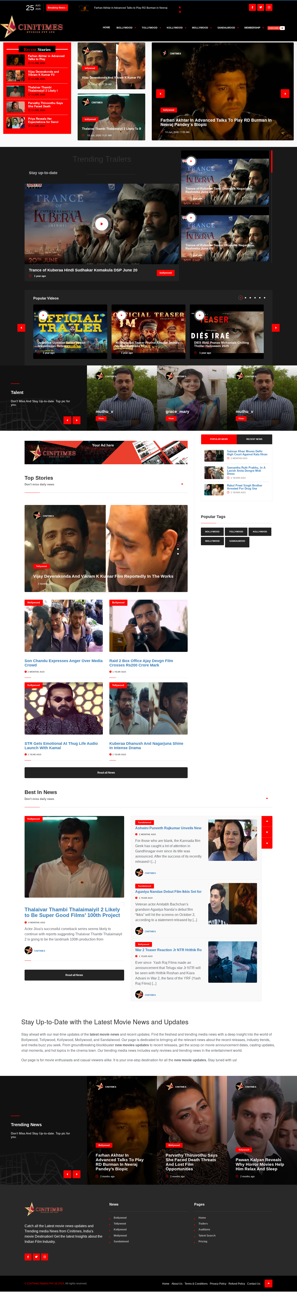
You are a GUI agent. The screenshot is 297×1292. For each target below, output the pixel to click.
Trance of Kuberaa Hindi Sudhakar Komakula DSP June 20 (83, 270)
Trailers (203, 1223)
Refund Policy (237, 1283)
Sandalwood (144, 822)
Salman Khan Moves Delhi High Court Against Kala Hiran (247, 453)
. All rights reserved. (56, 1283)
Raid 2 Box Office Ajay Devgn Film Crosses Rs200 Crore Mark (141, 663)
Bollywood (118, 602)
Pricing (203, 1241)
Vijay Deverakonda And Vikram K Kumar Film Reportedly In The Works (111, 77)
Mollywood (33, 602)
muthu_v (104, 411)
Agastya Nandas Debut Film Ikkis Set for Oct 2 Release (180, 828)
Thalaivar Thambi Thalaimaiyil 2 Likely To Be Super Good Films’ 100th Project (111, 128)
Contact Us (253, 1283)
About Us (177, 1283)
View (101, 418)
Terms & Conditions (196, 1283)
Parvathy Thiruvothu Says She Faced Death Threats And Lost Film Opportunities (192, 1162)
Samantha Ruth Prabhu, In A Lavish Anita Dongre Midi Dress (246, 471)
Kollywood (33, 685)
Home (106, 27)
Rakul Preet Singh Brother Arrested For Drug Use (244, 487)
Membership (252, 27)
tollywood (90, 68)
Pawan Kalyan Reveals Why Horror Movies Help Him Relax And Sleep (260, 1164)
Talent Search (207, 1235)
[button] (160, 93)
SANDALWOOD (237, 541)
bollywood (166, 272)
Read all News (106, 772)
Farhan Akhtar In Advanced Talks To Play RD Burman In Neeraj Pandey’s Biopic (120, 1162)
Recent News (254, 439)
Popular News (219, 439)
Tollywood (41, 566)
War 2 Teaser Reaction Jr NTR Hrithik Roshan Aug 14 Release (186, 886)
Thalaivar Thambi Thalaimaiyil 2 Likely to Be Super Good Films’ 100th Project (72, 912)
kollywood (90, 119)
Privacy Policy (218, 1283)
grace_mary (177, 411)
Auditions (204, 1229)
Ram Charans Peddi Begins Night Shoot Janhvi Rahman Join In (187, 950)
